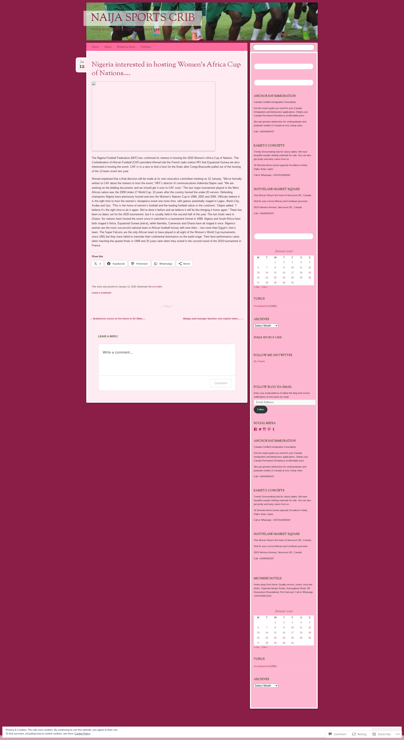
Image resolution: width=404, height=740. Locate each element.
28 (267, 282)
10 (292, 267)
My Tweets (259, 361)
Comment (220, 383)
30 (284, 282)
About (108, 46)
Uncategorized (261, 306)
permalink (157, 286)
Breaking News (126, 46)
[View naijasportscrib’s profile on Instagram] (264, 429)
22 (275, 277)
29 (275, 282)
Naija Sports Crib (143, 18)
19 (309, 272)
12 (309, 267)
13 (258, 272)
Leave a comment (101, 292)
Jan (82, 63)
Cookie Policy (82, 733)
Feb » (265, 287)
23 (284, 277)
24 (292, 277)
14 (267, 272)
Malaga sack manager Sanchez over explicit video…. (213, 318)
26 (309, 277)
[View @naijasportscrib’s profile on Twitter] (260, 429)
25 (301, 277)
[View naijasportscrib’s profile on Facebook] (255, 429)
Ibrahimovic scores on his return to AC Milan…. (117, 318)
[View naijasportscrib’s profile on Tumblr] (273, 429)
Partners (146, 46)
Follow (260, 409)
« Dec (257, 287)
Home (95, 46)
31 (292, 282)
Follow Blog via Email (273, 387)
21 (267, 277)
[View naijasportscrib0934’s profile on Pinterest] (269, 429)
